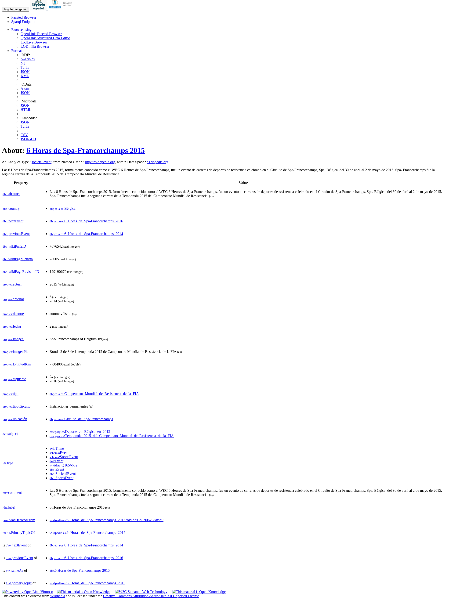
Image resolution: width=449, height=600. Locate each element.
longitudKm (17, 364)
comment (12, 493)
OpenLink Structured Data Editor (45, 38)
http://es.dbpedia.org (100, 162)
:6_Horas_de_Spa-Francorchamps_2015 (87, 533)
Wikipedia (57, 596)
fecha (12, 326)
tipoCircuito (16, 406)
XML (25, 76)
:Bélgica (63, 208)
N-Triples (28, 59)
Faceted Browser (23, 17)
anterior (13, 299)
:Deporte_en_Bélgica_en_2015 (80, 432)
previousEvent (16, 234)
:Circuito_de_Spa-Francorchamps (81, 419)
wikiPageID (14, 246)
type (8, 463)
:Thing (57, 448)
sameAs (14, 570)
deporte (13, 314)
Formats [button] (17, 51)
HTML (26, 110)
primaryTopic (19, 583)
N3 (23, 63)
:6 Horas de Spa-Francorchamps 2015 (80, 570)
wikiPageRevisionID (21, 272)
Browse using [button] (21, 30)
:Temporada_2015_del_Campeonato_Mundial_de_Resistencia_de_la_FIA (112, 436)
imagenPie (15, 352)
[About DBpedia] (38, 9)
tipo (10, 394)
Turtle (25, 67)
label (9, 507)
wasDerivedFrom (19, 520)
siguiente (14, 379)
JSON (25, 72)
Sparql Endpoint (23, 22)
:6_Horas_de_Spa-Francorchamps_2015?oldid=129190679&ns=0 (106, 520)
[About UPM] (61, 9)
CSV (24, 135)
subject (10, 434)
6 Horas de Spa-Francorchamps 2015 (85, 150)
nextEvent (13, 221)
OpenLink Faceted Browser (41, 34)
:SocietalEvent (63, 474)
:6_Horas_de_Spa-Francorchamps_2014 (86, 234)
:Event (59, 453)
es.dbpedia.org (157, 162)
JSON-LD (28, 139)
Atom (25, 88)
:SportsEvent (64, 457)
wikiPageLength (18, 259)
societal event (41, 162)
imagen (13, 339)
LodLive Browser (34, 42)
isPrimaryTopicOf (19, 533)
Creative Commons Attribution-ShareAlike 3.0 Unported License (151, 596)
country (11, 208)
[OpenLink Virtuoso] (27, 592)
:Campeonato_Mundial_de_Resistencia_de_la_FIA (94, 394)
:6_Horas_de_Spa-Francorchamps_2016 (86, 221)
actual (12, 284)
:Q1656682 (63, 465)
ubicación (15, 419)
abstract (11, 194)
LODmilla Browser (35, 46)
